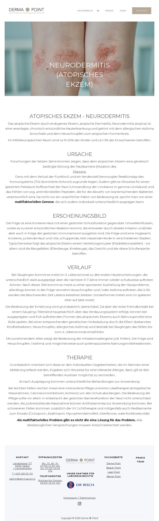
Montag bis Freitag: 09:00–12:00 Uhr (50, 481)
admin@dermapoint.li (22, 479)
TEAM (123, 10)
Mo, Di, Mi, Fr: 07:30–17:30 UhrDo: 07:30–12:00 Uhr (50, 467)
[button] (86, 11)
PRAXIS (109, 10)
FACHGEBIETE (85, 10)
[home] (26, 11)
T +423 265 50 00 (22, 473)
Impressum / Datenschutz (79, 498)
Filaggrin (79, 171)
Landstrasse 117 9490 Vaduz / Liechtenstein (22, 466)
